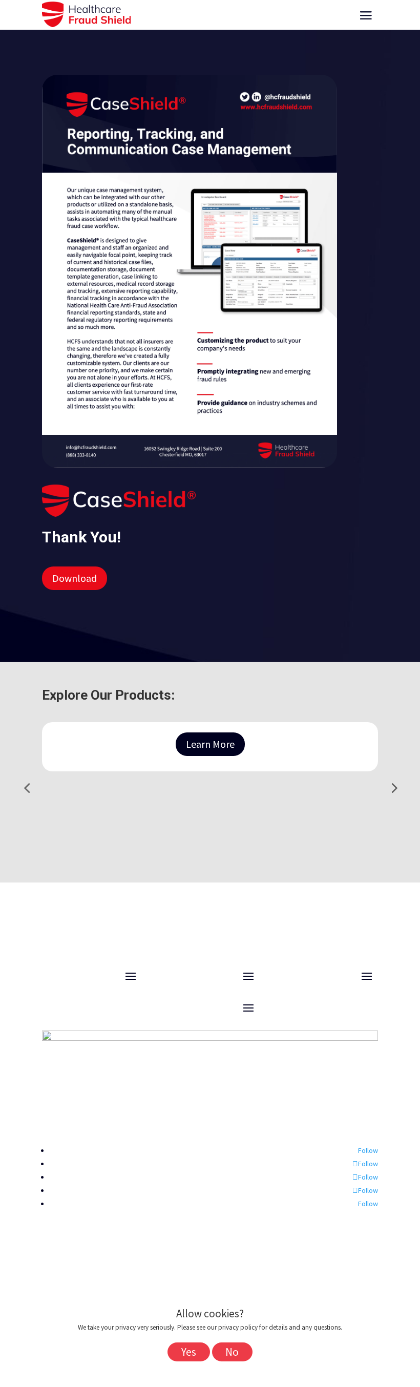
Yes (188, 1352)
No (232, 1352)
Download (74, 578)
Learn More (210, 744)
